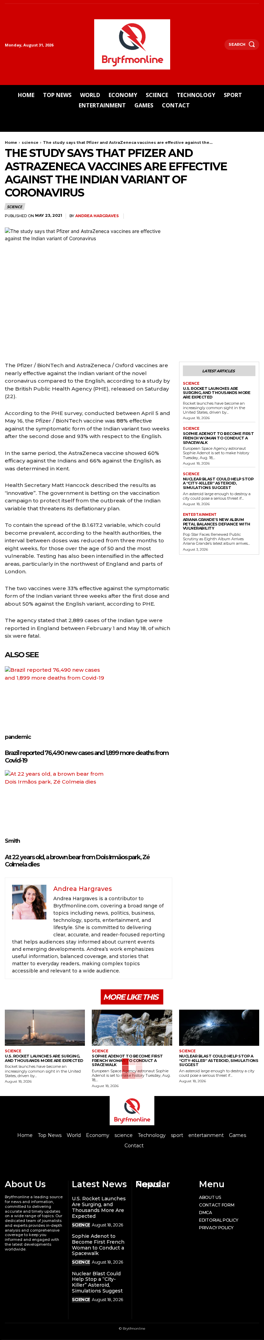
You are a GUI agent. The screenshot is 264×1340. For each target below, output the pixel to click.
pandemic (18, 737)
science (30, 142)
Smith (12, 841)
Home (11, 142)
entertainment (200, 515)
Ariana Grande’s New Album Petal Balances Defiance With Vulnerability (216, 524)
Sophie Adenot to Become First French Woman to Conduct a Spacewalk (218, 438)
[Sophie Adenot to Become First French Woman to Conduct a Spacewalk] (132, 1028)
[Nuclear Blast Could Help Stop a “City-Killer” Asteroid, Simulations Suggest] (219, 1028)
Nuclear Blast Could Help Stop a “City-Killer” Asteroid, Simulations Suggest (218, 483)
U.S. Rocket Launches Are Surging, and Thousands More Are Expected (217, 393)
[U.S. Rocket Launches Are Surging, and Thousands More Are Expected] (45, 1028)
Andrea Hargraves (97, 216)
